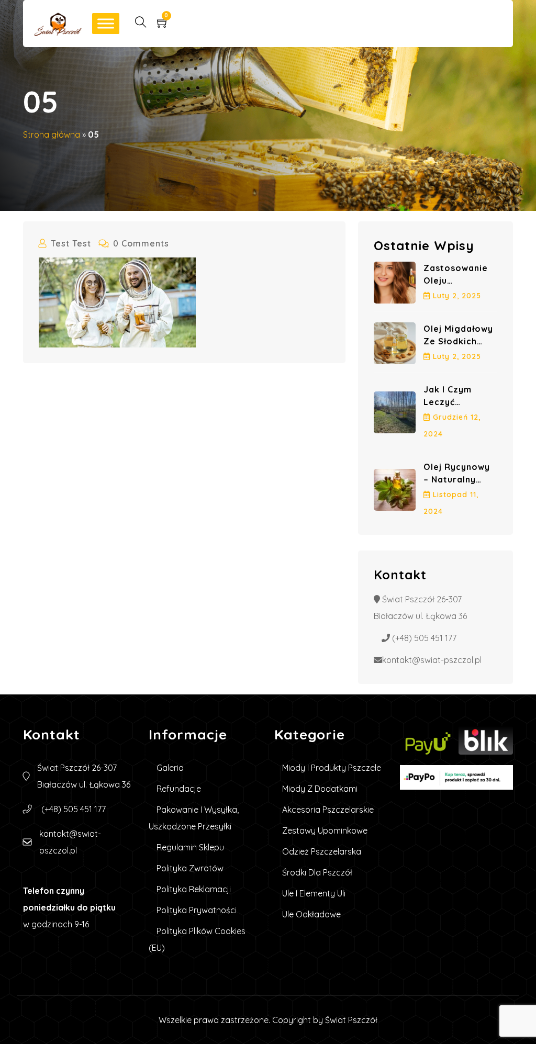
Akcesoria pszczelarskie (328, 809)
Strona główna (51, 134)
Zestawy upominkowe (324, 830)
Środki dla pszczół (317, 872)
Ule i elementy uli (313, 893)
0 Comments (141, 243)
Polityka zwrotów (190, 868)
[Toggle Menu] (105, 23)
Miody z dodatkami (320, 788)
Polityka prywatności (197, 910)
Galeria (170, 767)
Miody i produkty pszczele (331, 767)
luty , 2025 (457, 295)
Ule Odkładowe (311, 914)
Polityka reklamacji (194, 889)
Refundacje (179, 788)
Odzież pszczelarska (321, 851)
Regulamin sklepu (190, 847)
